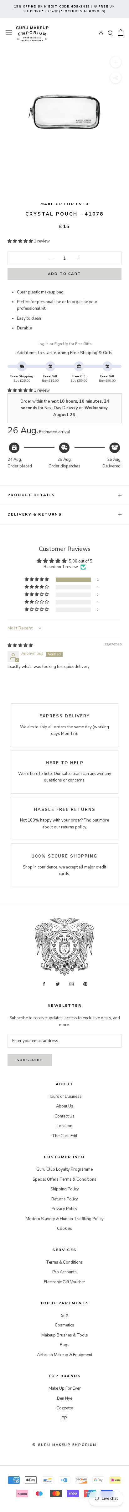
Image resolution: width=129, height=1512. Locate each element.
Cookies (64, 1228)
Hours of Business (65, 1096)
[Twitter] (58, 984)
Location (64, 1126)
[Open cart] (120, 32)
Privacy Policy (64, 1209)
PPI (65, 1418)
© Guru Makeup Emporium (64, 1445)
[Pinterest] (85, 984)
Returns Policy (64, 1199)
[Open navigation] (9, 32)
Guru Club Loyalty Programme (64, 1169)
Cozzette (64, 1408)
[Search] (110, 32)
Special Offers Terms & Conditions (64, 1179)
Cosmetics (64, 1325)
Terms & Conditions (64, 1262)
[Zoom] (115, 62)
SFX (64, 1315)
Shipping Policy (64, 1189)
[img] (20, 645)
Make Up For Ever (64, 203)
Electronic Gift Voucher (64, 1282)
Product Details (31, 494)
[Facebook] (44, 984)
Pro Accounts (64, 1272)
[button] (21, 241)
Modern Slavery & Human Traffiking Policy (65, 1219)
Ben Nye (64, 1398)
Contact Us (64, 1116)
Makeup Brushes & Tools (64, 1335)
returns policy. (74, 827)
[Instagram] (72, 984)
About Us (64, 1106)
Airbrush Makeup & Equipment (64, 1355)
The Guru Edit (64, 1136)
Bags (65, 1345)
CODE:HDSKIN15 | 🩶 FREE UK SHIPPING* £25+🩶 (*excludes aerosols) (64, 9)
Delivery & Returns (35, 514)
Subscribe (30, 1060)
